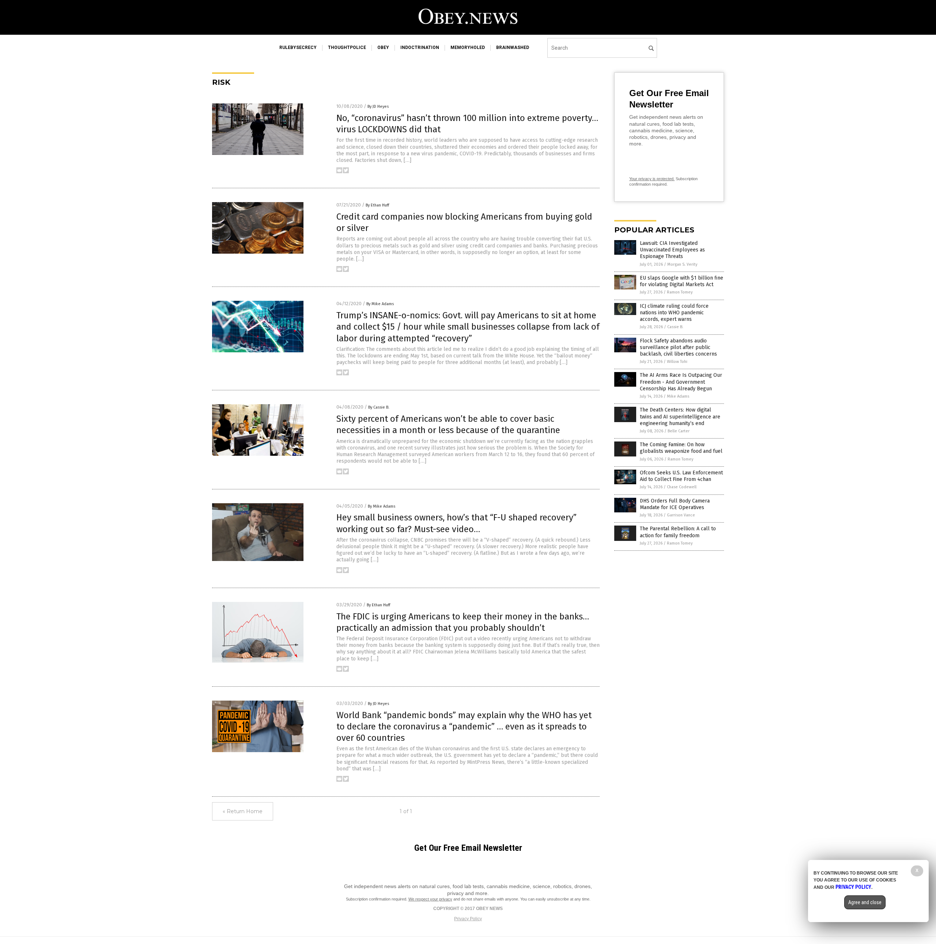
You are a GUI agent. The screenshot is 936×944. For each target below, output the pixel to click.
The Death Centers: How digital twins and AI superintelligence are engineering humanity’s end (680, 416)
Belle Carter (679, 431)
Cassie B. (675, 327)
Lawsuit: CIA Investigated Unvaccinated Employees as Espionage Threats (672, 249)
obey (383, 47)
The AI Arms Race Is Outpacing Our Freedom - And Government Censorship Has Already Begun (681, 381)
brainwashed (512, 47)
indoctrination (419, 47)
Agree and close (865, 902)
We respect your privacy (430, 899)
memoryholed (467, 47)
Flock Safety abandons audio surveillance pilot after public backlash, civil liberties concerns (678, 347)
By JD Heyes (378, 106)
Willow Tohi (677, 361)
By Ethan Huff (377, 205)
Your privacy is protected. (652, 179)
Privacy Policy (468, 918)
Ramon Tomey (679, 292)
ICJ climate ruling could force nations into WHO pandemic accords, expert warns (674, 312)
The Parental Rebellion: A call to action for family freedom (678, 532)
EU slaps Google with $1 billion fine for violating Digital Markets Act (681, 281)
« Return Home (243, 811)
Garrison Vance (681, 515)
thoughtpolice (347, 47)
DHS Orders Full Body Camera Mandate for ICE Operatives (675, 504)
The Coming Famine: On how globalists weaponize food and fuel (681, 447)
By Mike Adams (380, 304)
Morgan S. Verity (682, 264)
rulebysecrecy (298, 47)
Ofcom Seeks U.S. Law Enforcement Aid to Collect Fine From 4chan (681, 476)
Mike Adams (678, 396)
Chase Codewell (682, 487)
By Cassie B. (378, 407)
